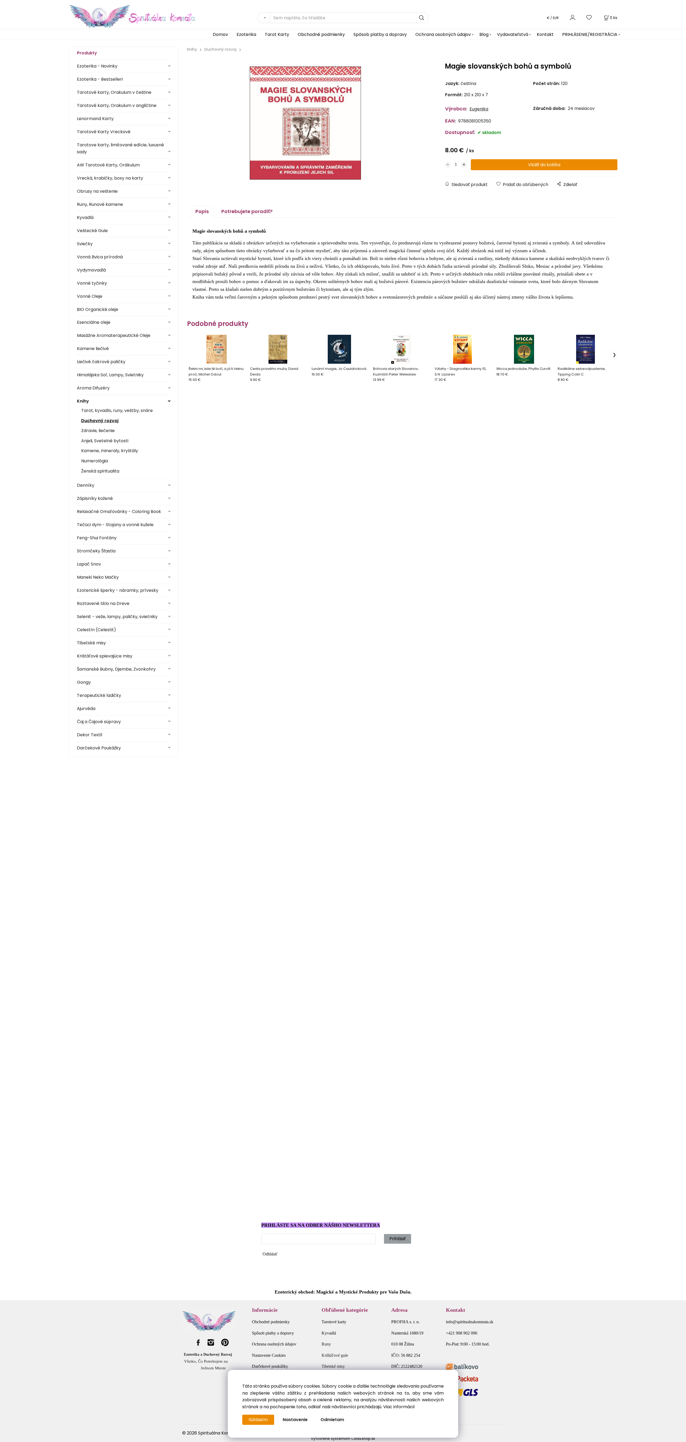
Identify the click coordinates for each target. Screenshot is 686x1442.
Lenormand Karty (95, 119)
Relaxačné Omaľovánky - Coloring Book (119, 511)
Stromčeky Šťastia (96, 551)
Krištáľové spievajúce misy (104, 656)
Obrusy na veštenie (97, 191)
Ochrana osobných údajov (443, 34)
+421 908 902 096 (461, 1333)
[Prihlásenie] (572, 17)
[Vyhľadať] (263, 17)
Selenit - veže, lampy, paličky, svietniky (117, 617)
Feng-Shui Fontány (97, 538)
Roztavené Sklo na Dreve (103, 603)
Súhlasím (258, 1420)
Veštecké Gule (92, 231)
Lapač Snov (89, 564)
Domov (220, 34)
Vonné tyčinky (92, 283)
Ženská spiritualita (100, 471)
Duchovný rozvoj (99, 421)
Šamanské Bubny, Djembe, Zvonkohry (116, 669)
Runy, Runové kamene (100, 204)
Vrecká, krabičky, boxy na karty (110, 178)
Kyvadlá (85, 217)
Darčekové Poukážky (99, 748)
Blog (484, 34)
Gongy (84, 682)
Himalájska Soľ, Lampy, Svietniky (110, 375)
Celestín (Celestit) (96, 630)
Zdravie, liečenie (98, 431)
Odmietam (332, 1420)
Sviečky (85, 244)
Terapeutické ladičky (99, 695)
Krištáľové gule (335, 1355)
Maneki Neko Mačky (98, 577)
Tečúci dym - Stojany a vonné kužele (115, 525)
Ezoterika (246, 34)
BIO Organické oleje (97, 309)
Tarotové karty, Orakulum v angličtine (116, 105)
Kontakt (545, 34)
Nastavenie (295, 1420)
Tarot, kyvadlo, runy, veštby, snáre (117, 410)
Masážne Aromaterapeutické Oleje (113, 335)
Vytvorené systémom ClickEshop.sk (343, 1438)
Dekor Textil (89, 735)
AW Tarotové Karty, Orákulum (108, 165)
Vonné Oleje (89, 296)
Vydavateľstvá (512, 34)
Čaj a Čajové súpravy (99, 722)
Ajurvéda (86, 708)
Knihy (83, 401)
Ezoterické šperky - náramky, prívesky (117, 590)
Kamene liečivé (93, 348)
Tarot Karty (277, 34)
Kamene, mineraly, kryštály (109, 451)
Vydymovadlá (91, 270)
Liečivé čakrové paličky (101, 362)
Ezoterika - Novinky (97, 66)
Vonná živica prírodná (100, 257)
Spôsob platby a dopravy (380, 34)
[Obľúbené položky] (589, 17)
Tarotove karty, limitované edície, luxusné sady (120, 148)
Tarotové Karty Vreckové (104, 132)
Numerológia (94, 461)
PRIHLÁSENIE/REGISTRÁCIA (589, 34)
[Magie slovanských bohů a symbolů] (305, 123)
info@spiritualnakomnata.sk (469, 1322)
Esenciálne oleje (93, 322)
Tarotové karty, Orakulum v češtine (114, 92)
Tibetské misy (91, 643)
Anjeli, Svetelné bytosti (104, 441)
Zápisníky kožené (95, 498)
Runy (326, 1344)
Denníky (85, 485)
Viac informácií (399, 1407)
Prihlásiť (397, 1239)
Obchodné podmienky (321, 34)
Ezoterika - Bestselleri (100, 79)
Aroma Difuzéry (93, 388)
